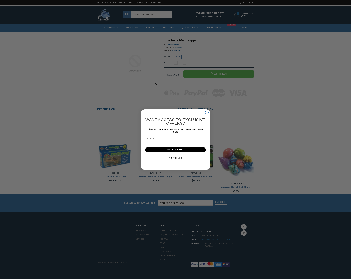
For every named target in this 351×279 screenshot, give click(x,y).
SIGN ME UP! (175, 149)
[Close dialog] (206, 112)
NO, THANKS (175, 158)
